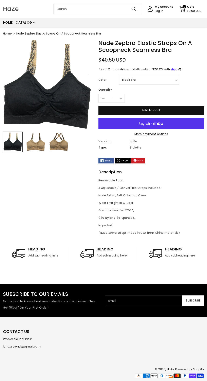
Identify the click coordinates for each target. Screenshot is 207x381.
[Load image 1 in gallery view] (12, 142)
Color (102, 80)
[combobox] (97, 9)
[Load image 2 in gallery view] (35, 142)
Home (7, 33)
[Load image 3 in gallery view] (59, 142)
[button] (191, 8)
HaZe (170, 369)
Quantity (105, 90)
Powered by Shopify (189, 369)
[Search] (134, 9)
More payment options (151, 134)
